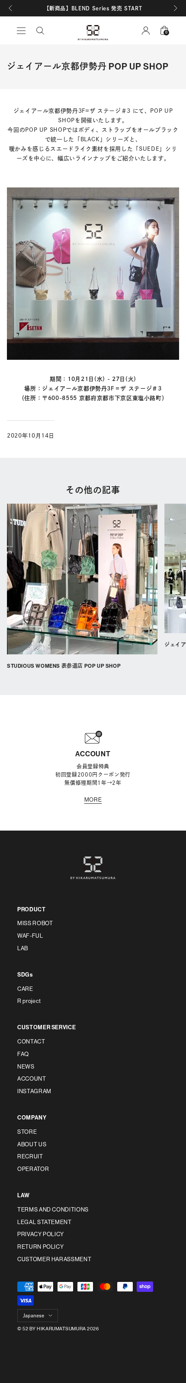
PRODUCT (31, 909)
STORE (27, 1132)
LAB (22, 948)
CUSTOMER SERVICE (46, 1027)
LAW (23, 1195)
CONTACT (31, 1041)
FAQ (23, 1054)
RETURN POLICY (40, 1246)
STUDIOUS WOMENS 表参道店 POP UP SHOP (64, 666)
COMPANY (32, 1117)
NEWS (26, 1066)
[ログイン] (146, 30)
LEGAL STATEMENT (44, 1222)
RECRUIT (30, 1156)
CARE (25, 989)
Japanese (33, 1315)
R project (29, 1001)
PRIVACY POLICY (40, 1234)
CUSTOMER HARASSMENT (54, 1259)
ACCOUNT (31, 1078)
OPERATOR (33, 1169)
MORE (93, 799)
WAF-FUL (30, 936)
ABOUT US (31, 1144)
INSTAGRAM (34, 1091)
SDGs (25, 974)
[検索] (40, 30)
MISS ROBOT (35, 923)
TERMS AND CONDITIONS (53, 1209)
